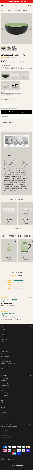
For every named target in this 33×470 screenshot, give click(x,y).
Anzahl (2, 102)
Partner (2, 403)
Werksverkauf (4, 380)
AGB (2, 368)
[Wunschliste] (28, 5)
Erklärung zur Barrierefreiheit (8, 363)
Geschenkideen (4, 337)
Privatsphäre (4, 359)
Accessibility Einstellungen (7, 366)
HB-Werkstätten (4, 378)
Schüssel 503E (16, 10)
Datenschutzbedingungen (6, 437)
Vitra (2, 400)
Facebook (3, 410)
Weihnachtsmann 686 (9, 256)
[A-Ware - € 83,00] (6, 97)
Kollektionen (4, 339)
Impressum (3, 371)
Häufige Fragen (4, 351)
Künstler (3, 390)
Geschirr (3, 329)
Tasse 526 (26, 256)
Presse (2, 398)
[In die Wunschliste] (15, 204)
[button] (4, 58)
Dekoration (3, 334)
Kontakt (3, 349)
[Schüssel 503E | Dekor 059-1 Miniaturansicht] (3, 48)
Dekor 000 (9, 221)
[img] (4, 297)
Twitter (2, 417)
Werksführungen (5, 383)
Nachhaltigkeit (4, 395)
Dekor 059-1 (9, 258)
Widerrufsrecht (4, 354)
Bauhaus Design (4, 393)
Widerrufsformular (5, 356)
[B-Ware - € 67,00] (16, 97)
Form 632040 (9, 10)
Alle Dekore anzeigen (17, 229)
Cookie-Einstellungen (6, 361)
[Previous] (2, 28)
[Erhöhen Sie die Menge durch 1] (15, 106)
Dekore (2, 342)
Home (2, 10)
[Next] (30, 28)
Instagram (3, 412)
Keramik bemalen (5, 385)
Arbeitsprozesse (4, 388)
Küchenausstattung (5, 332)
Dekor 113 (26, 221)
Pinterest (3, 415)
